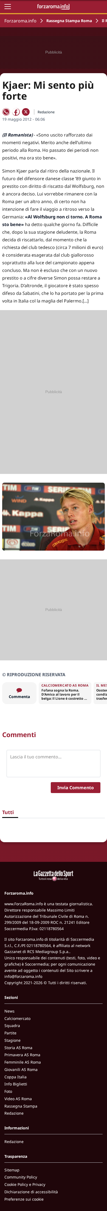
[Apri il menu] (7, 6)
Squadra (12, 1025)
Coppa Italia (15, 1076)
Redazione (14, 1113)
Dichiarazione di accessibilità (31, 1191)
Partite (10, 1032)
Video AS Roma (18, 1098)
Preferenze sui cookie (24, 1199)
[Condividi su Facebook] (16, 112)
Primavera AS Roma (22, 1054)
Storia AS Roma (18, 1047)
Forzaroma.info (20, 21)
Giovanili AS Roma (21, 1069)
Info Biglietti (15, 1084)
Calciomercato (17, 1018)
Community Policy (20, 1177)
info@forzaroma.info (23, 976)
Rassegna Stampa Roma (69, 20)
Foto (8, 1091)
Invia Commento (75, 788)
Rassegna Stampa (20, 1106)
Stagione (12, 1040)
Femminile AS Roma (22, 1062)
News (9, 1011)
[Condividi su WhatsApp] (6, 112)
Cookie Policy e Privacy (24, 1184)
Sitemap (11, 1170)
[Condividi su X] (26, 112)
